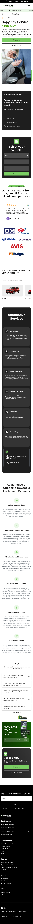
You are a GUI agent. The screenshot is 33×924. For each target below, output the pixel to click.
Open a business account (9, 867)
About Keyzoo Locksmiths (9, 844)
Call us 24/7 (17, 45)
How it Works (5, 881)
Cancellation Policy (17, 916)
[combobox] (15, 155)
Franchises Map (6, 846)
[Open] (27, 155)
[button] (16, 676)
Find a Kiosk (5, 878)
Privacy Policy (4, 916)
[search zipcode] (25, 739)
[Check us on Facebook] (2, 908)
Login (2, 894)
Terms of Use (22, 911)
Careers (3, 870)
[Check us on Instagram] (5, 908)
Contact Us (4, 849)
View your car (16, 173)
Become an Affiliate (7, 862)
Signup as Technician (7, 865)
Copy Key (15, 14)
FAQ (2, 851)
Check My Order (6, 892)
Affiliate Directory (6, 883)
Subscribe (16, 804)
